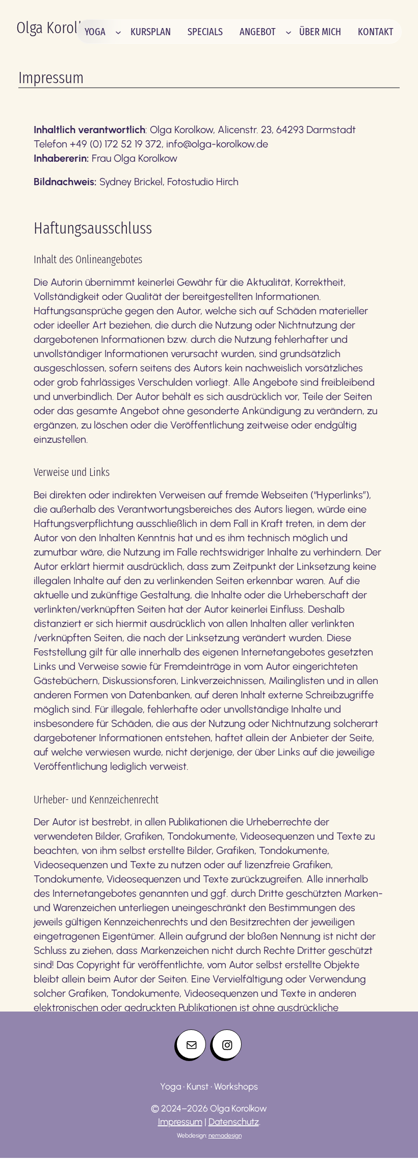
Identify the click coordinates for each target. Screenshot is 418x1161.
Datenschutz (233, 1121)
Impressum (180, 1121)
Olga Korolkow (59, 27)
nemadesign (225, 1135)
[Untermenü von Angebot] (288, 32)
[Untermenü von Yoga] (118, 32)
